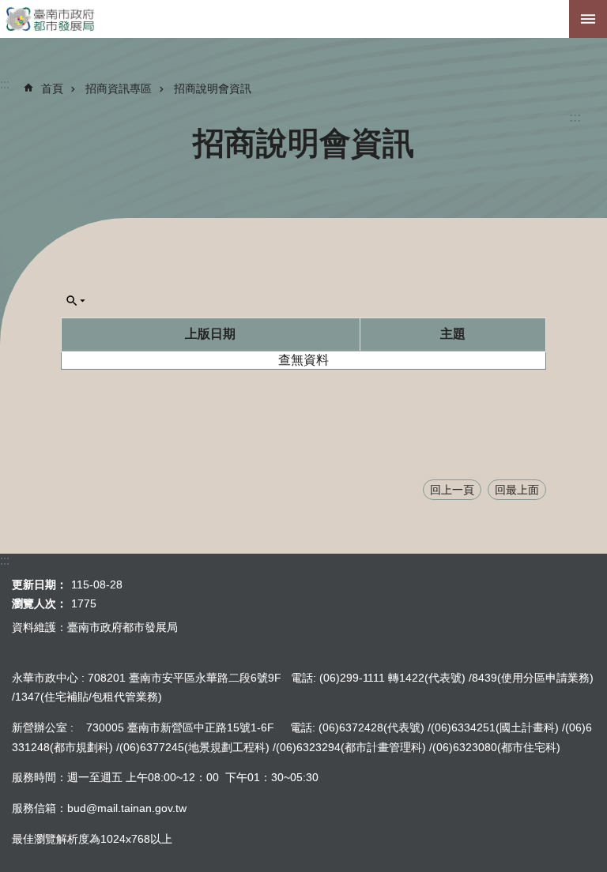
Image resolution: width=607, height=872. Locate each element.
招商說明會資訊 (212, 88)
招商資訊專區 (118, 88)
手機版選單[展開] (588, 19)
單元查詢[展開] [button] (76, 301)
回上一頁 (452, 489)
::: (575, 117)
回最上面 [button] (517, 489)
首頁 (52, 88)
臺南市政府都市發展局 (303, 19)
